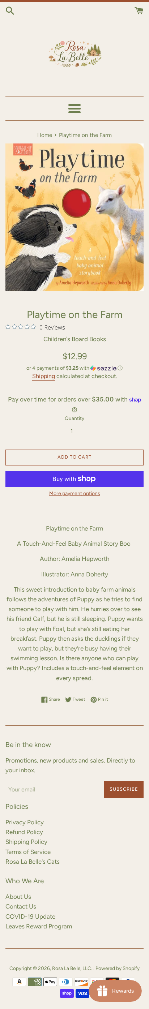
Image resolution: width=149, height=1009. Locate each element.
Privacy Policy (24, 822)
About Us (18, 896)
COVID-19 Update (30, 916)
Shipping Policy (26, 841)
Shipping (43, 376)
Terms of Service (28, 851)
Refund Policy (24, 832)
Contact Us (20, 906)
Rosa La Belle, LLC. (72, 968)
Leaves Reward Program (38, 926)
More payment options (74, 493)
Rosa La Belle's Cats (32, 861)
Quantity (74, 418)
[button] (74, 368)
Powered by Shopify (117, 968)
